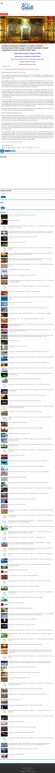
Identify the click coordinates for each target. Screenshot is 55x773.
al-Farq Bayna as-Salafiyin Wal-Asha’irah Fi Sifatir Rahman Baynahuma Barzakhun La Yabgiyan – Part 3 (28, 351)
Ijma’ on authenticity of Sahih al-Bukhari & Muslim (18, 422)
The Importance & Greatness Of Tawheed (16, 455)
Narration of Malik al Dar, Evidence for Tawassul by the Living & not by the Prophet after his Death (27, 395)
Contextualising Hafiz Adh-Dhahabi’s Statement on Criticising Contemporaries (23, 748)
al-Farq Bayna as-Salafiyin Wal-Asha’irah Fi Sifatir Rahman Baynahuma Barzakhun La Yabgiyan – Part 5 (28, 362)
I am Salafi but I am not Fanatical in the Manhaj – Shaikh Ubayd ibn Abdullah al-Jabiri (25, 411)
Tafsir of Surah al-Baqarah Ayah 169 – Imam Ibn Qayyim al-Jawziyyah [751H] (23, 575)
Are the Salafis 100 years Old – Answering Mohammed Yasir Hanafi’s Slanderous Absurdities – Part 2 (28, 307)
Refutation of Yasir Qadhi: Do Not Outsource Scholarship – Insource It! (22, 624)
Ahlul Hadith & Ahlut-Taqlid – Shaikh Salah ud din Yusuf (19, 433)
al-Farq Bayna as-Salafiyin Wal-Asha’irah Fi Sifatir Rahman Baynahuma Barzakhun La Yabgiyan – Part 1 (28, 460)
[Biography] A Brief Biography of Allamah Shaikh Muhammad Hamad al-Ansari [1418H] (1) (25, 427)
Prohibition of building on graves (14, 699)
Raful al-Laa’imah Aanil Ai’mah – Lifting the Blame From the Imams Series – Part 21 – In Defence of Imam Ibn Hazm (31, 367)
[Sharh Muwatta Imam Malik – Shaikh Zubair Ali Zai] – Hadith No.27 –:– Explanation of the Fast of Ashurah (29, 580)
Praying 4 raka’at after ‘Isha (13, 340)
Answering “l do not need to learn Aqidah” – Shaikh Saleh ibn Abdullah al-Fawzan (24, 291)
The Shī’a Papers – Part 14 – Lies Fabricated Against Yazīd (20, 302)
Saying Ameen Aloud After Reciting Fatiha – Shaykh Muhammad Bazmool (22, 619)
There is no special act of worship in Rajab (16, 242)
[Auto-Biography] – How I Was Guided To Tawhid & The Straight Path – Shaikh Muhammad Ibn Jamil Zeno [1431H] (30, 357)
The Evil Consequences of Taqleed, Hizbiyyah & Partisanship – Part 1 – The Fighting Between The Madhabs (29, 313)
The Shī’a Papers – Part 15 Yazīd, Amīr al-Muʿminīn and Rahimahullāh (22, 727)
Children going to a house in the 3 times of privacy (18, 346)
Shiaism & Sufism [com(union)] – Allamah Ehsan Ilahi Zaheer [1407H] (21, 498)
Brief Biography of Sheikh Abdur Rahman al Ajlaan (18, 569)
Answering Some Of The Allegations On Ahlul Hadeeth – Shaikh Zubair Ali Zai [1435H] (25, 644)
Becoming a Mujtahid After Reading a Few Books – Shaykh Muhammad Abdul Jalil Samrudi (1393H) (27, 493)
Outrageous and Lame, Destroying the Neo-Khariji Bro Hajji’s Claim (21, 732)
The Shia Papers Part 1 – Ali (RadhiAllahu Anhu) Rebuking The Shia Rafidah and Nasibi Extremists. (27, 694)
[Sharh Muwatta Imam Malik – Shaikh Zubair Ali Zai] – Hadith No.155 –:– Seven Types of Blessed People (28, 384)
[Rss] (24, 770)
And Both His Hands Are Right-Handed (15, 721)
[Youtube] (28, 770)
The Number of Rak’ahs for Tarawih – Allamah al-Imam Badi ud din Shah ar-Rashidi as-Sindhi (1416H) (28, 482)
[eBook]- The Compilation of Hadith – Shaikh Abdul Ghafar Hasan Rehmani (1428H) (24, 378)
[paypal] (30, 770)
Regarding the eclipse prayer (13, 220)
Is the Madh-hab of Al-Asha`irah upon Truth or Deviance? (19, 269)
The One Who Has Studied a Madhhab (15, 754)
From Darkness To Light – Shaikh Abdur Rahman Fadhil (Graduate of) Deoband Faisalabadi (26, 466)
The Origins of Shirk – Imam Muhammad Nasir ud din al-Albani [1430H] (22, 275)
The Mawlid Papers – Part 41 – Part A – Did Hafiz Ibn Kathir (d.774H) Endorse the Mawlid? (25, 318)
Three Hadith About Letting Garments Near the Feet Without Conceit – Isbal (23, 666)
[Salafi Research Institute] (27, 5)
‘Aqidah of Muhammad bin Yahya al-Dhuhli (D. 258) (18, 14)
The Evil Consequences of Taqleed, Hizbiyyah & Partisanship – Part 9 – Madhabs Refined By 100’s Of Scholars (30, 488)
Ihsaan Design (30, 768)
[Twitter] (27, 770)
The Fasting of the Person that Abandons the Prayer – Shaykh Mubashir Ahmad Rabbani (25, 705)
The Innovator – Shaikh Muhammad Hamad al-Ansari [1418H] (20, 608)
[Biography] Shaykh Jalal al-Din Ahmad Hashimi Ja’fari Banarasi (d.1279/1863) (23, 586)
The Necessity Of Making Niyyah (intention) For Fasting (19, 677)
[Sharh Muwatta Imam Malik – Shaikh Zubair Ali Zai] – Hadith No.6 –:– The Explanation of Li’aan (27, 537)
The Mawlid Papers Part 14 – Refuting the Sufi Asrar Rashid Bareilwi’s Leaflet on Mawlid (25, 597)
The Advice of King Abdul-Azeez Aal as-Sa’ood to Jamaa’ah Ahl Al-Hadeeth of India (24, 400)
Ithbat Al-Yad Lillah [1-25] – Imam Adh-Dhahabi (17, 477)
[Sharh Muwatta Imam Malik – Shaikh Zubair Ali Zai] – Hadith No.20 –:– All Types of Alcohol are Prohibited (29, 286)
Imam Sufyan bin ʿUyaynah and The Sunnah (17, 504)
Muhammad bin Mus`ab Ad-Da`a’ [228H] (16, 602)
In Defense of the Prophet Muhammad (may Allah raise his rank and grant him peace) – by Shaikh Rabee (28, 471)
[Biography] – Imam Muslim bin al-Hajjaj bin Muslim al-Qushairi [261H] (22, 215)
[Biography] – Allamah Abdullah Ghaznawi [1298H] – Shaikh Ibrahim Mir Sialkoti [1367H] (25, 688)
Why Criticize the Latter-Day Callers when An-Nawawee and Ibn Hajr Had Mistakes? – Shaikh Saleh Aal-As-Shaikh (30, 716)
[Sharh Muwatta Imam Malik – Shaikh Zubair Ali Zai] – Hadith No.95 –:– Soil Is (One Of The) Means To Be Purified (30, 737)
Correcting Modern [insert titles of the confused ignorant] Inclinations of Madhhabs (24, 672)
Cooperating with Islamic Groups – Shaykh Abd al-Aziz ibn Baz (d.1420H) (22, 236)
